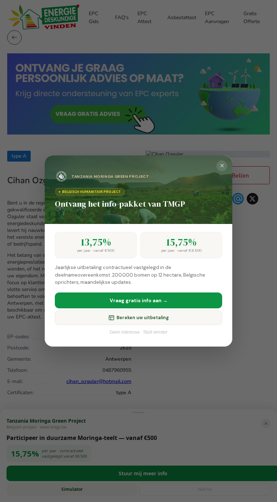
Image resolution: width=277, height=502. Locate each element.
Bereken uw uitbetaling (142, 318)
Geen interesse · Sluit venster (138, 332)
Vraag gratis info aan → (139, 300)
